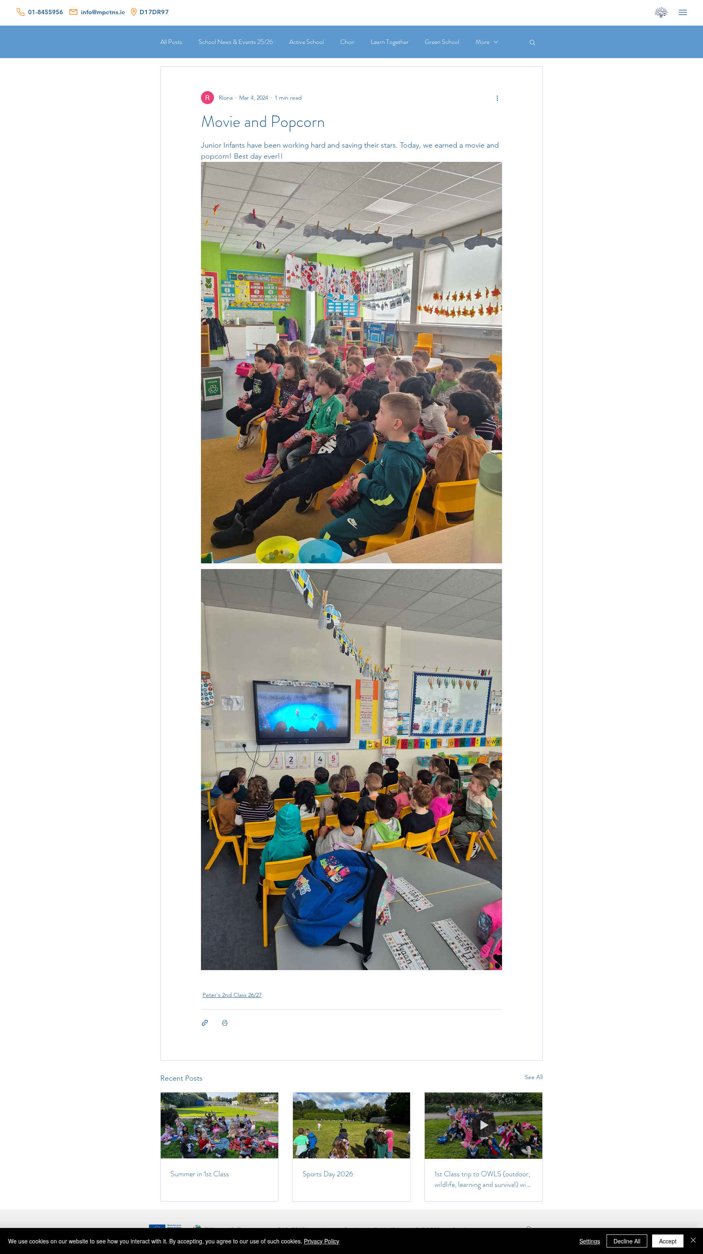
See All (534, 1077)
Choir (347, 42)
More (482, 42)
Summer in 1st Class (199, 1174)
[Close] (693, 1240)
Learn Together (389, 42)
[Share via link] (205, 1023)
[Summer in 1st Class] (219, 1125)
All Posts (171, 42)
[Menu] (682, 12)
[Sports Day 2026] (351, 1125)
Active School (306, 42)
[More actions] (497, 98)
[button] (532, 42)
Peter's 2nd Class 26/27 (232, 995)
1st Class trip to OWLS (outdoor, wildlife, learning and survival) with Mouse (483, 1179)
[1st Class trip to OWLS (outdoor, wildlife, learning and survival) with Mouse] (483, 1125)
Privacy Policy (321, 1241)
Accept (668, 1241)
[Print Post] (225, 1023)
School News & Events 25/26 (236, 42)
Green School (442, 42)
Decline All (626, 1241)
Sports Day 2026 (328, 1174)
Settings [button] (589, 1241)
